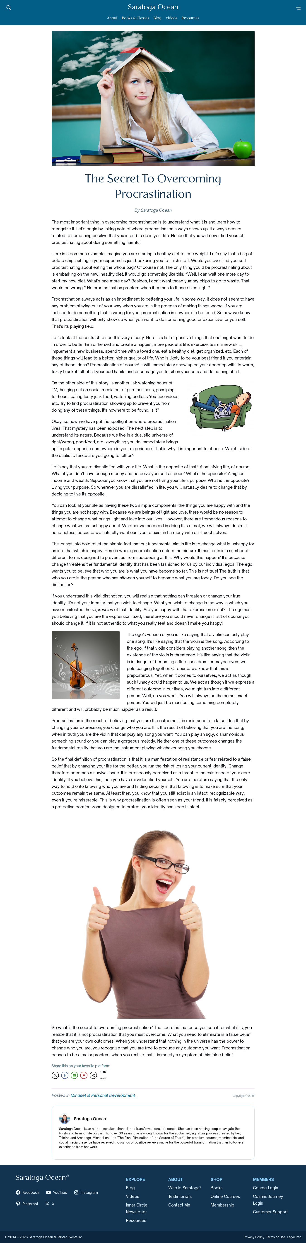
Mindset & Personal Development (103, 1095)
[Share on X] (55, 1075)
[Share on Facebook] (64, 1075)
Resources (190, 18)
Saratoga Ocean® (42, 1178)
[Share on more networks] (93, 1075)
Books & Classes (135, 18)
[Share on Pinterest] (83, 1075)
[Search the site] (8, 7)
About (112, 18)
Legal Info (294, 1237)
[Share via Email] (74, 1075)
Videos (171, 18)
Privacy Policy (254, 1237)
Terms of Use (275, 1237)
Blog (157, 18)
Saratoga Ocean (153, 7)
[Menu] (297, 7)
